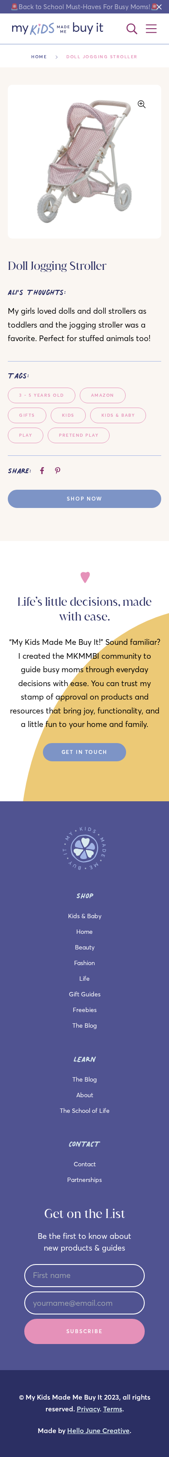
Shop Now (84, 498)
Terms (112, 1409)
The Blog (84, 1025)
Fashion (84, 963)
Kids (68, 415)
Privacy (88, 1409)
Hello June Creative (98, 1431)
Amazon (102, 395)
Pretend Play (78, 435)
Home (39, 57)
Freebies (85, 1010)
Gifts (27, 415)
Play (25, 435)
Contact (85, 1164)
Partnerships (84, 1180)
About (84, 1095)
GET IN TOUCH (85, 752)
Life (84, 978)
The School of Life (85, 1111)
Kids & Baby (118, 415)
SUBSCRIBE (84, 1331)
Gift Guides (85, 994)
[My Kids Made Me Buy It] (57, 28)
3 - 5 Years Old (41, 395)
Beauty (84, 947)
